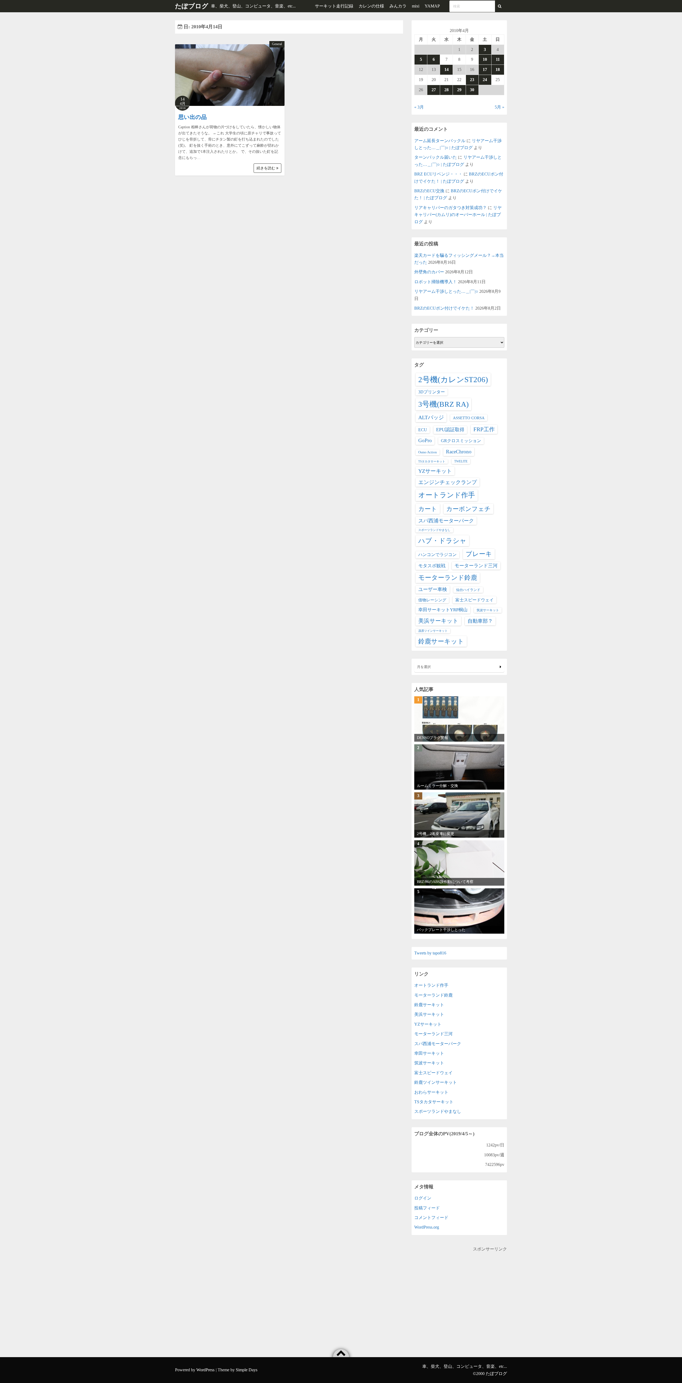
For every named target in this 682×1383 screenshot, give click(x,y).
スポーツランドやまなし (434, 530)
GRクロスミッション (461, 440)
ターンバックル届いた (435, 157)
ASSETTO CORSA (469, 417)
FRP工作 (484, 429)
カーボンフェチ (468, 508)
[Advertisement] (459, 1290)
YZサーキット (435, 471)
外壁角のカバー (429, 272)
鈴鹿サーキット (441, 641)
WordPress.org (426, 1227)
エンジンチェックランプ (447, 482)
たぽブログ (191, 6)
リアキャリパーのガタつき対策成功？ (450, 207)
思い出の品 (192, 117)
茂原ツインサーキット (433, 630)
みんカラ (398, 6)
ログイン (422, 1198)
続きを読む (266, 168)
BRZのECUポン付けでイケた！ (444, 308)
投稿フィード (427, 1208)
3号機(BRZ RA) (443, 404)
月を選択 (424, 667)
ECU (422, 429)
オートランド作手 (446, 495)
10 (485, 59)
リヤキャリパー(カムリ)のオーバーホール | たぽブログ (458, 214)
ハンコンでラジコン (437, 554)
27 (434, 89)
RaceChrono (459, 451)
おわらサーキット (431, 1092)
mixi (415, 6)
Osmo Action (427, 452)
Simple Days (246, 1370)
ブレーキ (479, 553)
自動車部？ (480, 621)
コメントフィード (431, 1217)
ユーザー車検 (432, 589)
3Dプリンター (431, 392)
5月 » (499, 107)
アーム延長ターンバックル (439, 140)
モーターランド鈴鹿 (447, 577)
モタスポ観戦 (431, 565)
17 (485, 69)
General (277, 44)
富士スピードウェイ (474, 599)
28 (446, 89)
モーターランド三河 (476, 565)
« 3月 (419, 107)
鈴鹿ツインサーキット (435, 1082)
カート (427, 508)
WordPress (205, 1370)
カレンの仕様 (371, 6)
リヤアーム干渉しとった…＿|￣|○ (446, 291)
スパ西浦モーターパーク (446, 520)
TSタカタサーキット (431, 461)
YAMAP (432, 6)
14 (446, 69)
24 (485, 79)
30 (472, 89)
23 (472, 79)
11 (498, 59)
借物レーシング (432, 600)
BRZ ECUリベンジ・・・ (438, 174)
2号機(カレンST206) (453, 379)
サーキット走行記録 (334, 6)
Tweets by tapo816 (430, 953)
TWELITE (461, 461)
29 (459, 89)
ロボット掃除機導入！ (435, 281)
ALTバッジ (431, 417)
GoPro (425, 440)
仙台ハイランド (468, 590)
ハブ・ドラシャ (442, 540)
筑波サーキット (488, 610)
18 (498, 69)
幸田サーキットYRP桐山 (443, 609)
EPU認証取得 (450, 429)
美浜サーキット (438, 621)
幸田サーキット (429, 1053)
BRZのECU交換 (429, 191)
